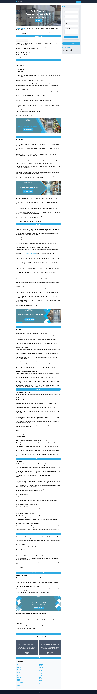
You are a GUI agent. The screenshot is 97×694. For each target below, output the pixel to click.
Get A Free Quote (38, 657)
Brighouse (40, 665)
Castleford (19, 674)
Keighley (40, 685)
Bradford (40, 670)
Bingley (40, 683)
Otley (40, 681)
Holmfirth (40, 673)
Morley (18, 672)
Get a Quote (38, 20)
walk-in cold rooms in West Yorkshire (29, 253)
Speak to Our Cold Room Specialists (38, 572)
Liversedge (19, 683)
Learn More (38, 458)
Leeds (18, 680)
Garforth (18, 685)
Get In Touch (71, 43)
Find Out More (38, 136)
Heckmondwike (20, 675)
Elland (40, 672)
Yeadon (40, 675)
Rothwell (24, 630)
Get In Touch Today (38, 36)
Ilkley (40, 686)
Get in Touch (38, 326)
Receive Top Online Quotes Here (38, 633)
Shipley (40, 678)
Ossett (17, 630)
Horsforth (40, 668)
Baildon (40, 680)
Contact (78, 1)
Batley (32, 630)
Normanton (21, 630)
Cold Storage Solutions (21, 28)
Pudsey (18, 687)
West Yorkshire (20, 682)
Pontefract (19, 677)
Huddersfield (41, 667)
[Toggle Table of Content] (26, 40)
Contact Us (38, 389)
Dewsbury (28, 630)
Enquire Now (38, 224)
